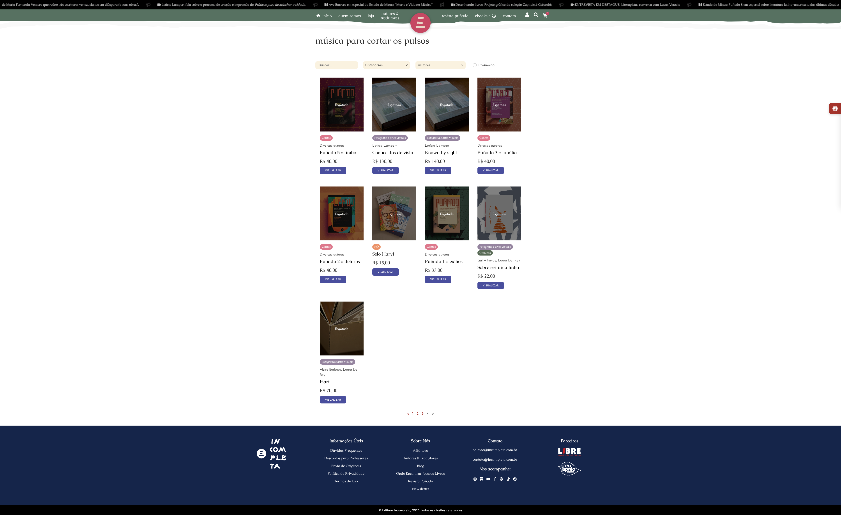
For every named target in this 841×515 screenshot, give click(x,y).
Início (327, 15)
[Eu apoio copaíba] (569, 469)
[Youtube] (488, 479)
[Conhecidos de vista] (394, 130)
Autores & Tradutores (420, 458)
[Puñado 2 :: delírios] (342, 239)
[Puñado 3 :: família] (499, 130)
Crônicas (485, 253)
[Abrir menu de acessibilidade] (835, 108)
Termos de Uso (346, 481)
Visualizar (333, 170)
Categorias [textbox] (374, 65)
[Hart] (342, 354)
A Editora (420, 450)
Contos (326, 138)
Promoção (486, 65)
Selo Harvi (383, 254)
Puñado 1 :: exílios (444, 261)
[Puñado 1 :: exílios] (447, 239)
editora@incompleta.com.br (495, 450)
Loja (371, 15)
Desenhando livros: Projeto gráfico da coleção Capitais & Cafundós (474, 4)
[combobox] (386, 65)
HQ (376, 247)
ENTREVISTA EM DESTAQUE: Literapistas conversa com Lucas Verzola (597, 4)
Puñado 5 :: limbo (338, 152)
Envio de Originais (346, 466)
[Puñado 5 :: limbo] (342, 130)
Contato (509, 15)
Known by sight (441, 152)
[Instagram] (475, 479)
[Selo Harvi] (394, 239)
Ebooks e (483, 15)
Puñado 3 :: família (497, 152)
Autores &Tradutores (390, 15)
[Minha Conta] (527, 15)
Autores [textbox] (424, 65)
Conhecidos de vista (392, 152)
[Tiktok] (508, 479)
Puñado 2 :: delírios (340, 261)
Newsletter (420, 489)
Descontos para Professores (346, 458)
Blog (420, 466)
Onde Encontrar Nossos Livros (420, 473)
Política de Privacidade (346, 473)
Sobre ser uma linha (498, 267)
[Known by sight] (447, 130)
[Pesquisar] (536, 15)
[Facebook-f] (495, 479)
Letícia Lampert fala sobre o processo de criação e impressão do (204, 4)
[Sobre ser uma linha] (499, 239)
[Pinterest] (515, 479)
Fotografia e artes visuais (390, 138)
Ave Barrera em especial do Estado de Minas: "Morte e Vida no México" (351, 4)
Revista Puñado (455, 15)
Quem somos (349, 15)
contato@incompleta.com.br (495, 459)
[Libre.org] (569, 452)
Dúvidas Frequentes (346, 450)
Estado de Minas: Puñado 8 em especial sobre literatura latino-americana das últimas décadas (741, 4)
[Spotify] (502, 479)
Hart (325, 382)
